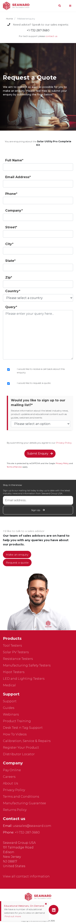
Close (38, 487)
